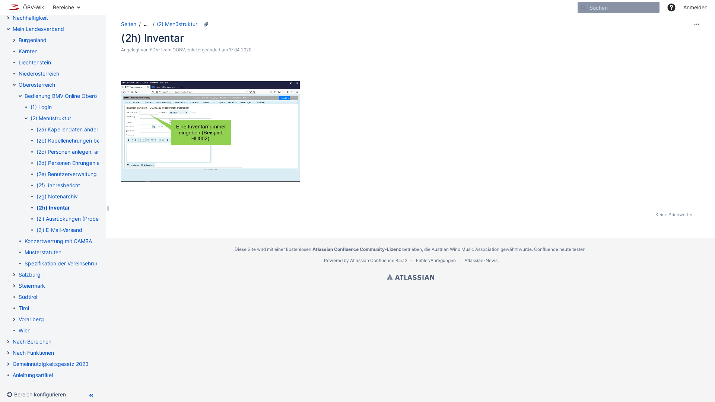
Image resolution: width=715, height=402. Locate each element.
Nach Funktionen (33, 353)
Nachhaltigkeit (30, 18)
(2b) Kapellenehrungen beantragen (79, 140)
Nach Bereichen (32, 341)
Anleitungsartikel (33, 375)
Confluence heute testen (559, 249)
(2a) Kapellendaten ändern (68, 129)
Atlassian (410, 277)
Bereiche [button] (63, 7)
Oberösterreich (37, 85)
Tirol (24, 308)
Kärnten (28, 51)
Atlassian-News (481, 260)
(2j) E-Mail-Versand (59, 230)
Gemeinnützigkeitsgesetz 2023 (51, 364)
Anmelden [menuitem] (695, 7)
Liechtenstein (35, 62)
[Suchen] (583, 7)
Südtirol (28, 297)
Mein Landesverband (38, 29)
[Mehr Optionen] (697, 24)
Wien (25, 330)
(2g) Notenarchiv (57, 196)
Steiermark (32, 286)
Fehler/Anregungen (436, 260)
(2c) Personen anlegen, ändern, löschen (84, 152)
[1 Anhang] (206, 24)
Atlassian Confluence (372, 260)
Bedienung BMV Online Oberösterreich (71, 96)
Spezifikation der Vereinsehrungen (66, 263)
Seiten (128, 24)
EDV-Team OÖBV (167, 49)
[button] (671, 7)
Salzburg (30, 274)
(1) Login (41, 107)
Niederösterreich (39, 73)
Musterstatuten (43, 252)
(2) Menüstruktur (51, 118)
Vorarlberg (31, 319)
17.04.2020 (240, 49)
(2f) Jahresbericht (58, 185)
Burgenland (33, 40)
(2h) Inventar (53, 207)
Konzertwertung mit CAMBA (58, 241)
